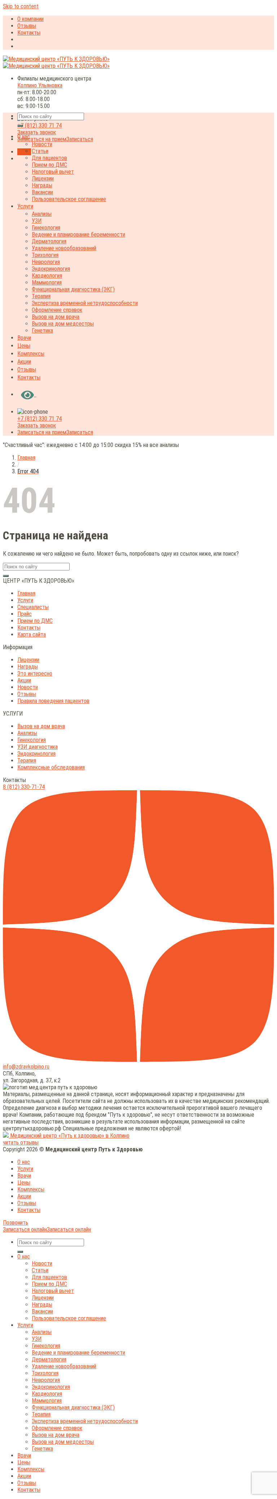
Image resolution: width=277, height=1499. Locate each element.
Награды (42, 185)
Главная (26, 457)
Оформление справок (57, 310)
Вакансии (42, 192)
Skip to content (21, 6)
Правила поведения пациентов (53, 701)
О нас (23, 136)
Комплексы (30, 353)
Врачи (24, 337)
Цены (23, 345)
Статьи (40, 151)
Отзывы (26, 25)
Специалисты (33, 607)
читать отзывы (21, 1142)
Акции (24, 361)
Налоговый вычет (53, 171)
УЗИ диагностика (37, 746)
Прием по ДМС (49, 164)
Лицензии (43, 178)
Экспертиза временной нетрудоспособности (85, 303)
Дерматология (49, 241)
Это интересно (34, 673)
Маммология (47, 282)
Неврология (46, 261)
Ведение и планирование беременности (78, 234)
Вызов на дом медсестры (63, 323)
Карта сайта (31, 634)
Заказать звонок (36, 132)
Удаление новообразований (64, 248)
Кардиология (47, 275)
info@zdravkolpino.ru (26, 1066)
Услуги (25, 206)
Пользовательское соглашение (69, 199)
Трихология (45, 255)
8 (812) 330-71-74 (24, 786)
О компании (30, 19)
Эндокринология (51, 268)
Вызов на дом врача (55, 316)
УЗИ (36, 220)
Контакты (28, 32)
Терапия (41, 296)
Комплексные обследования (51, 767)
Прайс (24, 614)
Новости (42, 144)
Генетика (42, 330)
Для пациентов (49, 158)
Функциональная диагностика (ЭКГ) (73, 289)
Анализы (42, 213)
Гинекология (46, 227)
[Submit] (20, 126)
